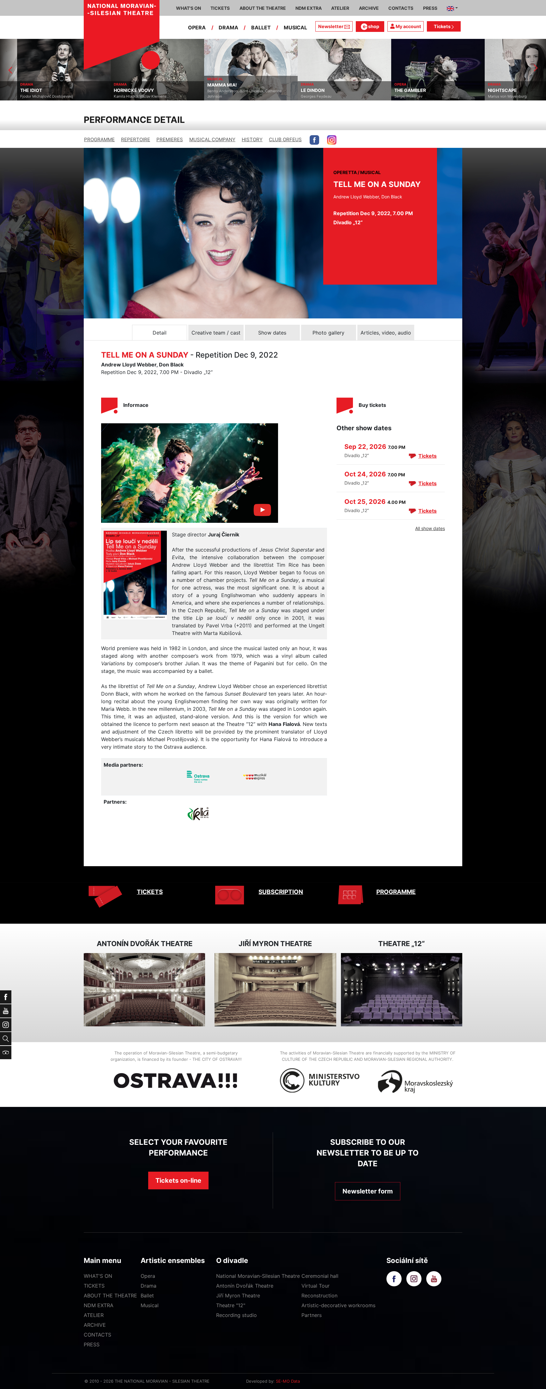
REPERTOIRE (135, 139)
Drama (148, 1286)
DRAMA (228, 27)
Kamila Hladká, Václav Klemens (123, 96)
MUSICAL (295, 27)
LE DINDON (295, 90)
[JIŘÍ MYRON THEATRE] (275, 990)
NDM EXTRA (98, 1305)
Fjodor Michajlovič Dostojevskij (29, 96)
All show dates (430, 528)
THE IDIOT (14, 90)
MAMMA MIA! (205, 85)
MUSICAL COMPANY (212, 139)
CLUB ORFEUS (285, 139)
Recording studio (236, 1315)
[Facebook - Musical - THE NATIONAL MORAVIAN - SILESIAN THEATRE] (314, 140)
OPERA (197, 27)
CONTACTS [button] (400, 8)
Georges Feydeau (299, 96)
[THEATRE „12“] (401, 990)
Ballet (147, 1295)
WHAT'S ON (98, 1276)
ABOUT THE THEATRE (110, 1295)
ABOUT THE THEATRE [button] (263, 8)
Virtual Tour (315, 1286)
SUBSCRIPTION (280, 892)
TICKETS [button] (220, 8)
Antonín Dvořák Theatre (244, 1286)
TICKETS (150, 892)
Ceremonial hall (319, 1276)
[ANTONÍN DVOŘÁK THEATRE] (144, 990)
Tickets (443, 26)
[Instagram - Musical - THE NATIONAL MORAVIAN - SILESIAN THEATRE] (332, 140)
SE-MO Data (288, 1381)
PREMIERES (169, 139)
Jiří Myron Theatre (238, 1295)
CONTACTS (97, 1335)
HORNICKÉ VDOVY (117, 90)
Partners (311, 1315)
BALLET (261, 27)
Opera (148, 1276)
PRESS (92, 1344)
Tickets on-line (178, 1180)
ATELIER (94, 1315)
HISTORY (252, 139)
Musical (150, 1305)
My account (408, 26)
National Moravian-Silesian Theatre (258, 1276)
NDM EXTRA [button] (308, 8)
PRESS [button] (430, 8)
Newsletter (330, 26)
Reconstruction (319, 1295)
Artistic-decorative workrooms (338, 1305)
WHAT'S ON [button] (188, 8)
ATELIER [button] (340, 8)
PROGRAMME (99, 139)
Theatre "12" (230, 1305)
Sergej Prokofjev (391, 96)
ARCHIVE (369, 8)
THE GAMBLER (393, 90)
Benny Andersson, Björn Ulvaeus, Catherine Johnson (227, 94)
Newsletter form (368, 1191)
